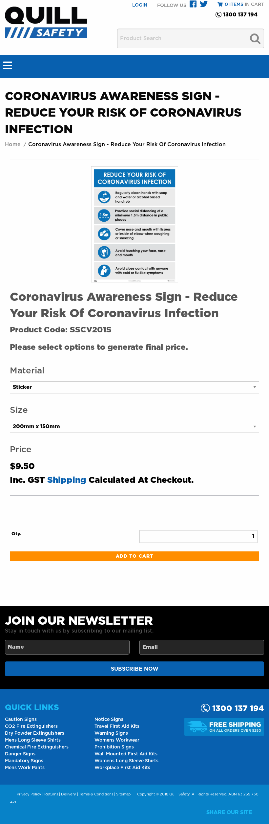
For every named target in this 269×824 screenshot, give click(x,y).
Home (13, 144)
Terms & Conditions (96, 794)
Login (139, 5)
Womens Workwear (116, 740)
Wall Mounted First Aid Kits (125, 754)
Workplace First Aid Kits (122, 768)
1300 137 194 (240, 14)
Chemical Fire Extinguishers (37, 747)
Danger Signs (20, 754)
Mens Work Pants (25, 768)
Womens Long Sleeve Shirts (126, 761)
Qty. (16, 534)
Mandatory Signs (24, 761)
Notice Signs (108, 719)
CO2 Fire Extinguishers (31, 726)
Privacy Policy (29, 794)
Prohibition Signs (114, 747)
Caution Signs (21, 719)
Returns (51, 794)
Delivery (68, 794)
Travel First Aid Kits (116, 726)
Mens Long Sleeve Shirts (33, 740)
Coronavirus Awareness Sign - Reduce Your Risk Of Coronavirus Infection (127, 144)
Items (234, 4)
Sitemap (123, 794)
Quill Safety (179, 794)
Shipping (66, 480)
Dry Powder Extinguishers (34, 733)
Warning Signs (111, 733)
